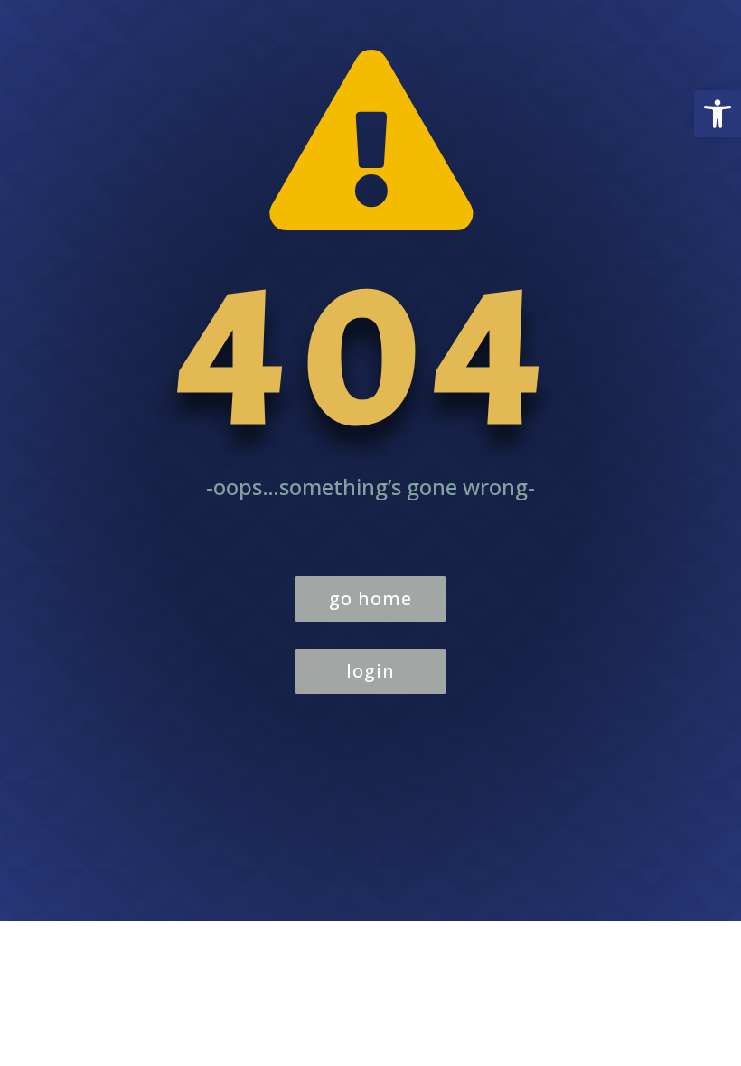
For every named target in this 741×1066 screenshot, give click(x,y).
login (370, 671)
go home (370, 598)
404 (370, 356)
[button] (717, 113)
